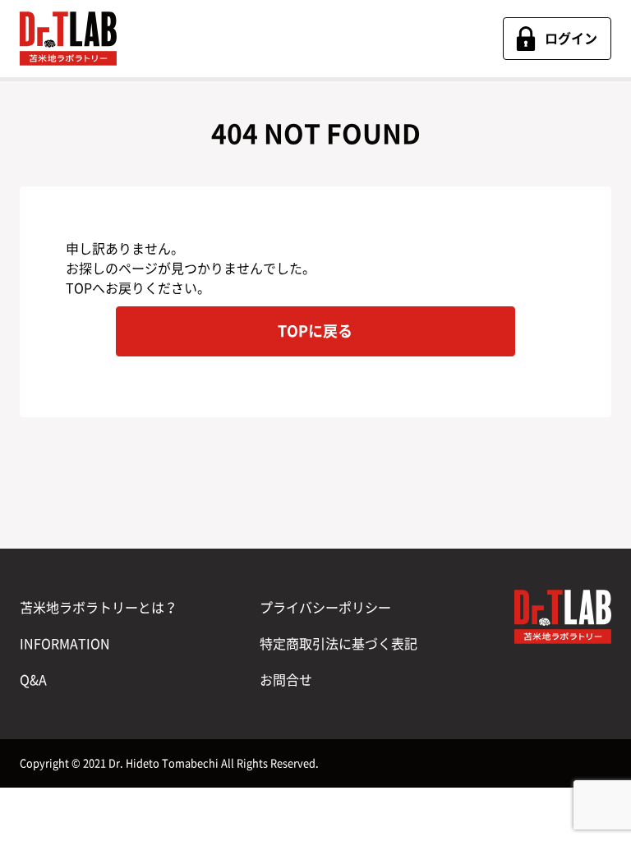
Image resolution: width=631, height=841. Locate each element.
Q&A (33, 680)
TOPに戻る (315, 331)
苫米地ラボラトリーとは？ (98, 607)
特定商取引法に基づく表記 (338, 643)
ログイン (571, 38)
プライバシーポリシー (325, 607)
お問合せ (286, 680)
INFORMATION (65, 643)
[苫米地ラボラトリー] (68, 38)
